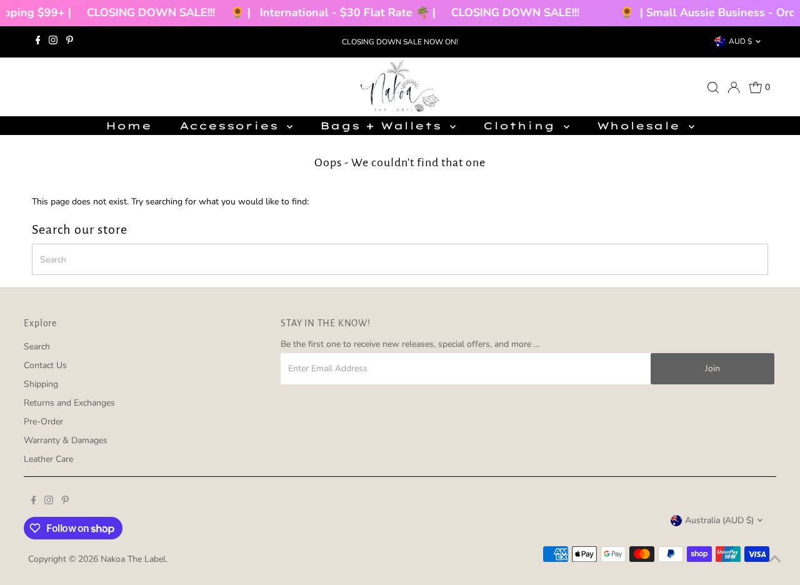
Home (128, 125)
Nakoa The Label (133, 559)
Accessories (231, 125)
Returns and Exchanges (69, 403)
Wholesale (641, 125)
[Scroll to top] (775, 560)
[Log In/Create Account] (733, 87)
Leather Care (48, 459)
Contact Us (45, 365)
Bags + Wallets (383, 125)
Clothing (521, 125)
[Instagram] (53, 42)
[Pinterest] (69, 42)
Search (37, 346)
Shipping (41, 384)
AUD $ (740, 41)
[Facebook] (38, 42)
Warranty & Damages (66, 440)
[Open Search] (713, 87)
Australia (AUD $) (719, 520)
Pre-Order (43, 422)
